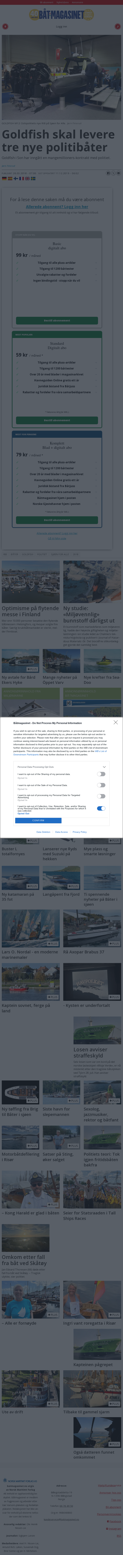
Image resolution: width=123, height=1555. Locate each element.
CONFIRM (38, 820)
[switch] (101, 774)
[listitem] (61, 767)
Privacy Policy (80, 832)
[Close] (117, 723)
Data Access (61, 832)
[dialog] (61, 777)
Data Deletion (43, 832)
